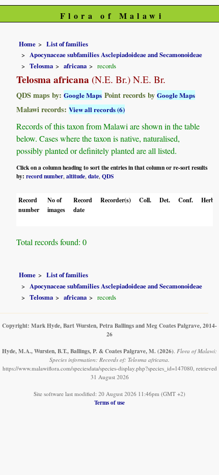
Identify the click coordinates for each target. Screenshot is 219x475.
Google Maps (83, 95)
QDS (108, 176)
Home (27, 43)
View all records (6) (97, 109)
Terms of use (109, 402)
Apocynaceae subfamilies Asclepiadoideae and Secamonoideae (116, 54)
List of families (67, 43)
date (93, 176)
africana (75, 65)
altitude (75, 176)
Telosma (41, 65)
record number (44, 176)
